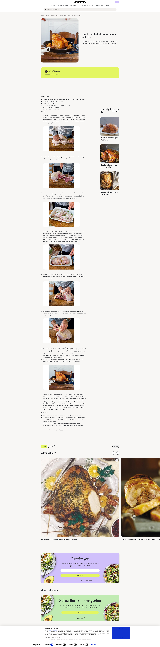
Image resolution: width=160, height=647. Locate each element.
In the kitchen (54, 15)
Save (45, 446)
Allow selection (121, 632)
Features (84, 5)
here (61, 430)
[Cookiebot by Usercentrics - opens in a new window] (36, 644)
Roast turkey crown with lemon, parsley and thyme (59, 539)
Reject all (121, 637)
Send (117, 446)
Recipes (53, 5)
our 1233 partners (52, 630)
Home (42, 15)
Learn (47, 15)
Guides (91, 5)
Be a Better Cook (75, 5)
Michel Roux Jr (54, 71)
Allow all (121, 628)
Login (117, 2)
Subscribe (80, 612)
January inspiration (63, 5)
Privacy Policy (89, 580)
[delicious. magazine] (80, 2)
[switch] (64, 644)
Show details (93, 644)
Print (52, 446)
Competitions (99, 5)
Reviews (107, 5)
